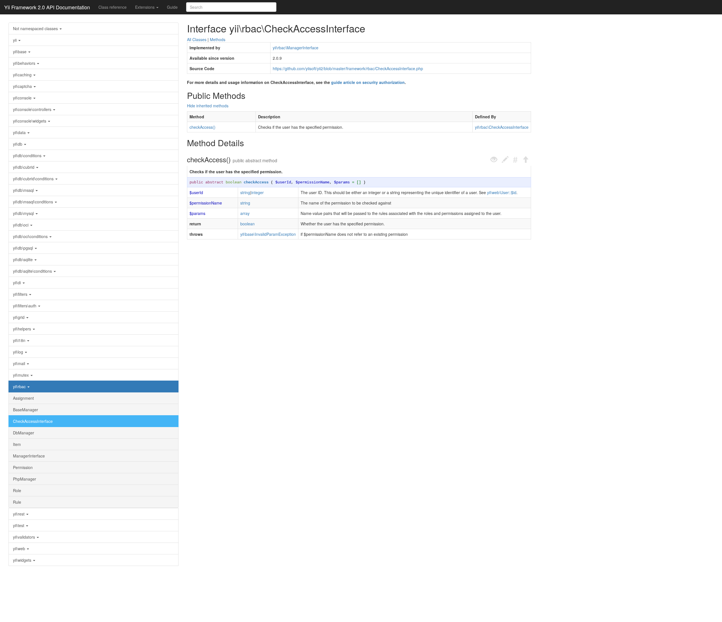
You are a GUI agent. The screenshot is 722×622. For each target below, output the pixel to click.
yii (15, 40)
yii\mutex (21, 375)
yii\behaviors (24, 63)
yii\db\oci (21, 225)
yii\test (19, 525)
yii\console (23, 98)
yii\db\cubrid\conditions (34, 178)
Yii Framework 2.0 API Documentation (47, 7)
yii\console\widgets (30, 121)
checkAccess (256, 182)
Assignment (23, 398)
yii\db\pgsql (23, 248)
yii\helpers (22, 329)
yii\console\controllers (32, 109)
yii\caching (23, 74)
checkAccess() (202, 127)
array (245, 213)
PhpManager (24, 479)
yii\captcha (23, 86)
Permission (23, 467)
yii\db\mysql (24, 213)
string (245, 192)
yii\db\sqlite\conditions (33, 271)
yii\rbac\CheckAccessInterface (502, 127)
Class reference (112, 7)
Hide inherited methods (207, 105)
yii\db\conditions (28, 155)
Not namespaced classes (36, 28)
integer (257, 192)
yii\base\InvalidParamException (268, 234)
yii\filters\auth (25, 305)
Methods (217, 39)
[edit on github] (505, 159)
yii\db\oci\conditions (31, 236)
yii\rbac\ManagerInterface (295, 47)
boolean (233, 182)
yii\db (18, 144)
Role (17, 490)
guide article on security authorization (368, 82)
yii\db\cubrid (24, 167)
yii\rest (19, 514)
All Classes (196, 39)
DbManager (23, 433)
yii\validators (24, 537)
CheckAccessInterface (33, 421)
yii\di (17, 282)
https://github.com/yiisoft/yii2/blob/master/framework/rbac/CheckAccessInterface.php (348, 68)
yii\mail (19, 363)
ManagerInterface (29, 456)
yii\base (20, 51)
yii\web (19, 548)
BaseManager (25, 409)
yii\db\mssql (24, 190)
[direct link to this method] (515, 159)
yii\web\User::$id (501, 192)
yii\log (18, 352)
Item (17, 444)
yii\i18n (20, 340)
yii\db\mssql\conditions (33, 202)
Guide (172, 7)
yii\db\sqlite (23, 259)
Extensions (145, 7)
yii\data (20, 132)
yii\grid (19, 317)
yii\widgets (22, 560)
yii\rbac (20, 386)
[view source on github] (493, 159)
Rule (17, 502)
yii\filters (20, 294)
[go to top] (525, 159)
